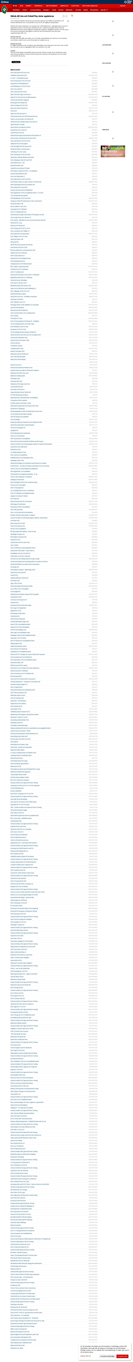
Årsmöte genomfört (16, 676)
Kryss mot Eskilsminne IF (18, 176)
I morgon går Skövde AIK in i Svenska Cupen (23, 1293)
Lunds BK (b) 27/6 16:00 (17, 132)
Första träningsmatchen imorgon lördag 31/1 (23, 332)
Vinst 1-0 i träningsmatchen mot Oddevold (22, 1230)
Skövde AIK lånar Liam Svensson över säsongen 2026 (26, 335)
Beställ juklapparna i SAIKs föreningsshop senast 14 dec (26, 411)
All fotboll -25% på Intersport (19, 1252)
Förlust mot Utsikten (16, 1140)
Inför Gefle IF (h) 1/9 (16, 938)
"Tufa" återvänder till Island (18, 1034)
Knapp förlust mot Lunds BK (19, 130)
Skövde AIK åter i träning (17, 124)
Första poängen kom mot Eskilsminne (21, 657)
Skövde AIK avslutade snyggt (19, 810)
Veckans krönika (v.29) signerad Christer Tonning (24, 1020)
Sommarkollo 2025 (16, 597)
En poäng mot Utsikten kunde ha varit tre (22, 848)
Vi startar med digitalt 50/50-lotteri (21, 1290)
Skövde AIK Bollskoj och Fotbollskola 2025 (23, 690)
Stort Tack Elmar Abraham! (18, 356)
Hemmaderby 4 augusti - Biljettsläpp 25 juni (23, 569)
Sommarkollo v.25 (16, 1094)
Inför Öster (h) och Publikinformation (21, 1099)
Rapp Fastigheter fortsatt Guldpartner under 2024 (25, 1334)
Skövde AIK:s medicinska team (19, 1039)
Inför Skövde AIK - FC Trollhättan (20, 1315)
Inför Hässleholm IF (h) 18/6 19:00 (20, 141)
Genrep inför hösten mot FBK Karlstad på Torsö (24, 116)
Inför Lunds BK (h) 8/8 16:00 (19, 91)
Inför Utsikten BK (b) (16, 706)
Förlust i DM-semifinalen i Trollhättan (21, 477)
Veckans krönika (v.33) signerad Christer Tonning (24, 982)
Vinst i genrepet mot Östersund (19, 1211)
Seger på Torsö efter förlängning (20, 627)
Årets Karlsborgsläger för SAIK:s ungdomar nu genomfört (27, 1102)
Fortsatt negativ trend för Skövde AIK (21, 1047)
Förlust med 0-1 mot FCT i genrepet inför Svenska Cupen (26, 1312)
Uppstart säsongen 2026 (18, 351)
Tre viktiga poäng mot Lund (18, 452)
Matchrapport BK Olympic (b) (19, 102)
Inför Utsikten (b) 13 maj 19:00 (19, 187)
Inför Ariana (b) (15, 498)
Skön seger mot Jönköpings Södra (20, 632)
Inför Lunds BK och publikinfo (19, 455)
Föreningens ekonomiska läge (19, 725)
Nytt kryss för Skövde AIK (18, 225)
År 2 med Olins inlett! (16, 905)
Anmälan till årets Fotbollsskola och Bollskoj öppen (25, 1299)
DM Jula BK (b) (15, 242)
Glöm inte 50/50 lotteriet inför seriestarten (23, 679)
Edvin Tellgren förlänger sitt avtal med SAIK (23, 1091)
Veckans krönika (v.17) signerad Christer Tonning (24, 1159)
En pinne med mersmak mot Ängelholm (22, 190)
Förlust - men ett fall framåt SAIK (20, 968)
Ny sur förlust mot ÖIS (17, 993)
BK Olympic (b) (15, 567)
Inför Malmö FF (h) (16, 709)
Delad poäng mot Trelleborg (19, 900)
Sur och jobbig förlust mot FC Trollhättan (22, 490)
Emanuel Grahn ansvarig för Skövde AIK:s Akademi (25, 370)
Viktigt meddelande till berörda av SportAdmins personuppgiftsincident (31, 728)
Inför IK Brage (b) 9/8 (17, 987)
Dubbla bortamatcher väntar (18, 646)
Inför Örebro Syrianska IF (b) (19, 692)
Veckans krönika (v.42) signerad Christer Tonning (24, 859)
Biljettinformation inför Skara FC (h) (21, 285)
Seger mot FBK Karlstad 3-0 (19, 113)
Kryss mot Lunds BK (16, 89)
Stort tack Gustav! (16, 1045)
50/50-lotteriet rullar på (18, 998)
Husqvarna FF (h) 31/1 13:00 (18, 329)
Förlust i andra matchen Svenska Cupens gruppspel (25, 1274)
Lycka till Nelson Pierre (17, 976)
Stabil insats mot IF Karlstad (19, 253)
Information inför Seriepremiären (20, 233)
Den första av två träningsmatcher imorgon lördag (25, 559)
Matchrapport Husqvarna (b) (18, 537)
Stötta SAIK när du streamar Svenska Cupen (23, 1296)
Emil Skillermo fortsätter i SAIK (19, 744)
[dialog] (104, 1351)
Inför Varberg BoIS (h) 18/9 (18, 914)
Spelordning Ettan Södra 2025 (19, 736)
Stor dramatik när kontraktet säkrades (21, 414)
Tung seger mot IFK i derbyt (18, 638)
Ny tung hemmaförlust (17, 1058)
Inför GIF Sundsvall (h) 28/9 (18, 881)
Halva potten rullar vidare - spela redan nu (22, 550)
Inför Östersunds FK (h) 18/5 (19, 1116)
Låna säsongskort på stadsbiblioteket (21, 1233)
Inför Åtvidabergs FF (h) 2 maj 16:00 (21, 198)
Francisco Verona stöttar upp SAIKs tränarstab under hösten (28, 892)
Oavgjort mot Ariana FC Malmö (19, 496)
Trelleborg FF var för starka (18, 152)
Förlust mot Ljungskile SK (18, 427)
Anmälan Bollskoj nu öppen (18, 294)
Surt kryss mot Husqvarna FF (19, 599)
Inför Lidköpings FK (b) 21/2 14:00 (20, 291)
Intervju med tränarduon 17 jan (19, 337)
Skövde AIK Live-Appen (17, 1348)
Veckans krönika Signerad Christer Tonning (22, 1326)
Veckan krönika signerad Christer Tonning (22, 1271)
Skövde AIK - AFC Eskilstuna (18, 701)
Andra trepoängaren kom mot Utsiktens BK (23, 184)
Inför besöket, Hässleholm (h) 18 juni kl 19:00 (23, 138)
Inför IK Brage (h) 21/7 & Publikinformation (23, 1015)
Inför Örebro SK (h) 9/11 (17, 813)
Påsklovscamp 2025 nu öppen (19, 665)
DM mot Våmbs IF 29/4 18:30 (18, 206)
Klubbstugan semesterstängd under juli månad (24, 1053)
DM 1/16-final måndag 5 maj (18, 630)
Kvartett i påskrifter (16, 791)
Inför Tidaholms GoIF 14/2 (18, 302)
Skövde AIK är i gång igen (18, 408)
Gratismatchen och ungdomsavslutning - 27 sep (24, 474)
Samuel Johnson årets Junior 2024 (20, 542)
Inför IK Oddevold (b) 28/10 (18, 837)
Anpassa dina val (85, 1356)
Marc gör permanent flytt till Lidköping (21, 1219)
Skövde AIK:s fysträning (17, 1157)
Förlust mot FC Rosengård (18, 485)
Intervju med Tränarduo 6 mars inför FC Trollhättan (25, 274)
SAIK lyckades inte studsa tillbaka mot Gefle (23, 1127)
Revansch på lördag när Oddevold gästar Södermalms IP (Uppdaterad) (30, 1239)
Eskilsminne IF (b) (16, 449)
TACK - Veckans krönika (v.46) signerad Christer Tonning (26, 807)
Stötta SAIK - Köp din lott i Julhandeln (21, 747)
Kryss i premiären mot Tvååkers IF (20, 231)
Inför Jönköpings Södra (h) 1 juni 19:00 (21, 160)
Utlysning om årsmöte (17, 299)
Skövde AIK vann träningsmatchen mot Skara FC (24, 122)
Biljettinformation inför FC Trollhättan (21, 277)
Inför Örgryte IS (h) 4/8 (17, 996)
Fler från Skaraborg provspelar (19, 395)
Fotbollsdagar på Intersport (18, 1266)
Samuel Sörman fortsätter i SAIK (20, 340)
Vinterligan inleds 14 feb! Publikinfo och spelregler (25, 305)
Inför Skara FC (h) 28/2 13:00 (19, 283)
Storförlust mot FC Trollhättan (19, 269)
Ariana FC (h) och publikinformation (20, 624)
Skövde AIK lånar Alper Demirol (19, 930)
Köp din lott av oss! (16, 365)
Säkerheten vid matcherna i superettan (21, 955)
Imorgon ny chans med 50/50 (19, 1280)
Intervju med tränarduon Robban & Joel (21, 367)
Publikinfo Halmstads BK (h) (19, 75)
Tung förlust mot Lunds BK (18, 572)
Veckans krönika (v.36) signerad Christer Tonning (24, 933)
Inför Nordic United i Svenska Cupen (20, 1258)
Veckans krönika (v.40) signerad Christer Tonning (24, 875)
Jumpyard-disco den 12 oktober (19, 886)
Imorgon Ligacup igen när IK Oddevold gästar (23, 862)
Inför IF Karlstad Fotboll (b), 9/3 (20, 1247)
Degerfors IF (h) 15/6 (17, 1069)
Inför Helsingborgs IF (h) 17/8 (19, 971)
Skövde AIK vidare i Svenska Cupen (20, 149)
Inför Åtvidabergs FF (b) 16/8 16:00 (20, 86)
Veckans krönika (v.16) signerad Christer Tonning (24, 1168)
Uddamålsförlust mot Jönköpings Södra (22, 457)
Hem (15, 6)
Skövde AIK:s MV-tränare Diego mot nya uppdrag (24, 908)
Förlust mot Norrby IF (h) (18, 526)
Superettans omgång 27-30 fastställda (22, 941)
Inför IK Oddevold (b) (16, 687)
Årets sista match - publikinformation (21, 818)
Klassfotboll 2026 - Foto (18, 162)
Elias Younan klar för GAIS (18, 523)
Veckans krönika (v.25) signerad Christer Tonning (24, 1064)
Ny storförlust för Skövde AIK (19, 649)
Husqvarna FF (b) (15, 539)
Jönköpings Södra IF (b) (17, 460)
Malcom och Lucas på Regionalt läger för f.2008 (24, 894)
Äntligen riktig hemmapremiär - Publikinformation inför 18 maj (28, 1121)
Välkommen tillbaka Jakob (18, 376)
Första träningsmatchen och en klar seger (22, 324)
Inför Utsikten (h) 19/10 (17, 853)
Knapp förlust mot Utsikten (18, 703)
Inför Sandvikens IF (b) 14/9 (18, 922)
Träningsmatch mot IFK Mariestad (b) (21, 264)
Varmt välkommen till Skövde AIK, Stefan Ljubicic (24, 1195)
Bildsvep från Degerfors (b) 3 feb (20, 1331)
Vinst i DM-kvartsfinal (17, 509)
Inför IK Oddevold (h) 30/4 (18, 1148)
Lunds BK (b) (14, 575)
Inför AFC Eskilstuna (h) (17, 698)
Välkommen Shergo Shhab (18, 979)
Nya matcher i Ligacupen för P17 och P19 (22, 793)
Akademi (28, 6)
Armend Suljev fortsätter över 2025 (20, 739)
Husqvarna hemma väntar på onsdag (21, 605)
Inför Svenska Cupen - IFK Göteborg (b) (22, 1277)
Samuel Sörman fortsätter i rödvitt (20, 731)
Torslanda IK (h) (15, 580)
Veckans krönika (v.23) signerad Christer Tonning (24, 1080)
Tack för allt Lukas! (16, 1236)
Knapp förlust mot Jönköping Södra (21, 258)
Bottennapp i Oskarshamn (18, 613)
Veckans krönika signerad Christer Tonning (22, 1187)
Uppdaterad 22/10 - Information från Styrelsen (24, 843)
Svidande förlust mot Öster (18, 826)
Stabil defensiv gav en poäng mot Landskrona (23, 1178)
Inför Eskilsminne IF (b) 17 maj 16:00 (21, 179)
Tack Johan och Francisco (18, 389)
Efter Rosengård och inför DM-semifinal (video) (24, 482)
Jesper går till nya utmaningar (19, 799)
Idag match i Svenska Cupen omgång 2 (21, 963)
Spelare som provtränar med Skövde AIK (22, 119)
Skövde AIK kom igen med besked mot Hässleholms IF (26, 135)
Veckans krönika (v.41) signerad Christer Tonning (24, 867)
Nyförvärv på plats (16, 1225)
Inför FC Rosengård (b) (17, 487)
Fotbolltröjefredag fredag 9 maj (20, 621)
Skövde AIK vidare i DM (17, 165)
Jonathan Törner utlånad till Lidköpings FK (22, 1206)
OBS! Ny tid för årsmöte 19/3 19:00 (20, 1244)
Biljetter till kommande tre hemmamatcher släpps (25, 1088)
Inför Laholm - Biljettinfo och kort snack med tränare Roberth (28, 220)
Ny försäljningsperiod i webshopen (20, 433)
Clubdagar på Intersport (17, 479)
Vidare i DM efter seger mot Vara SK (21, 94)
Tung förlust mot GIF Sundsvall (19, 1170)
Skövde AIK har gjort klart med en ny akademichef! (25, 815)
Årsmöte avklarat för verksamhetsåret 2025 (23, 250)
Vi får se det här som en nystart (19, 1031)
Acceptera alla (122, 1356)
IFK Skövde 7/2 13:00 (16, 318)
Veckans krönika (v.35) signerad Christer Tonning (24, 944)
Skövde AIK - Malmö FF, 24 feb (19, 717)
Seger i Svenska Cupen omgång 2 (20, 957)
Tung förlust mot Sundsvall (18, 878)
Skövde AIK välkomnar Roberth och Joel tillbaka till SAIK (26, 422)
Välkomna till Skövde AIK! (18, 1345)
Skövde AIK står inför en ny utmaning (21, 829)
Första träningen (15, 419)
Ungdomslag (38, 6)
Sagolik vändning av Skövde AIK (19, 578)
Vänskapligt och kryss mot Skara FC (20, 553)
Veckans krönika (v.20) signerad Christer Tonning (24, 1124)
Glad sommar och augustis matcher (21, 127)
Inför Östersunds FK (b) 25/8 (19, 949)
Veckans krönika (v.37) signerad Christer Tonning (24, 927)
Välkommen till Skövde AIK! (18, 1036)
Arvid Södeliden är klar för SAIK (19, 326)
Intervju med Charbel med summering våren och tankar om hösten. (29, 561)
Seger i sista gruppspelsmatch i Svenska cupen (24, 1255)
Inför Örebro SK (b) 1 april (18, 1192)
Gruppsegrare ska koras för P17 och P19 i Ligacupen (25, 785)
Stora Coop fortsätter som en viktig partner (23, 313)
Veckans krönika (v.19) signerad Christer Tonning (24, 1132)
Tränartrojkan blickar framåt (18, 774)
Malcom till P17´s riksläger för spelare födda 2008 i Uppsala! (28, 654)
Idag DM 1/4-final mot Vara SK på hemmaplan (23, 97)
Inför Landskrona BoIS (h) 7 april (20, 1181)
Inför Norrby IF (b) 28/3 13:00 (19, 247)
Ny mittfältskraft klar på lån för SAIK (21, 1017)
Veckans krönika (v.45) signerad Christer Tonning (24, 823)
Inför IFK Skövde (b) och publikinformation (22, 640)
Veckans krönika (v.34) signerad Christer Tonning (24, 965)
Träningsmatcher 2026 (17, 348)
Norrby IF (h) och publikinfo (18, 528)
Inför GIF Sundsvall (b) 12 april (19, 1173)
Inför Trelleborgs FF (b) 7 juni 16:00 (20, 154)
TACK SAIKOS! (14, 742)
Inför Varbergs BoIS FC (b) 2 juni (20, 1086)
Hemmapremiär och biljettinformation (21, 1209)
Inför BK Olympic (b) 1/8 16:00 (19, 105)
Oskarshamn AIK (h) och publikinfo (20, 507)
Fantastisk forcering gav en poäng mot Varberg (24, 911)
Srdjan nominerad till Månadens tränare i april (23, 1138)
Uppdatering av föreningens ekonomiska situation (25, 714)
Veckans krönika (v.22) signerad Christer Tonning (24, 1097)
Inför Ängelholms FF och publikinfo (20, 471)
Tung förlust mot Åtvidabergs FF (20, 83)
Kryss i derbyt (14, 315)
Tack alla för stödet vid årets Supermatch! (22, 873)
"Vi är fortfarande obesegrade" (19, 195)
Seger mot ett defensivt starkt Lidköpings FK (23, 288)
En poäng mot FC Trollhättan (19, 209)
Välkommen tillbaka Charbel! (18, 1023)
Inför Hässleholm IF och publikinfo (20, 438)
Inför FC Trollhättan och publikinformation (22, 493)
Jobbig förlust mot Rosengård (19, 143)
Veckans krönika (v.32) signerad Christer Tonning (24, 990)
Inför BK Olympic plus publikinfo (20, 416)
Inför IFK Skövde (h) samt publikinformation (23, 548)
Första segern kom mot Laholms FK (21, 217)
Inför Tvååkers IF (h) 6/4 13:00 (19, 236)
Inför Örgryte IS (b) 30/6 (18, 1050)
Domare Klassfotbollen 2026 (19, 173)
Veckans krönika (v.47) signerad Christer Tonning (24, 796)
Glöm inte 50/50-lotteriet (18, 1198)
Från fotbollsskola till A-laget (19, 761)
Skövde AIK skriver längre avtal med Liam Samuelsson (26, 1135)
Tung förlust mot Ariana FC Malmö (20, 168)
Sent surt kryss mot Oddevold (19, 834)
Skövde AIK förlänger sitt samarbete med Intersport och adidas (28, 463)
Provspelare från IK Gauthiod (19, 400)
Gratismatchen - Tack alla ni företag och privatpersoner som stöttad (30, 466)
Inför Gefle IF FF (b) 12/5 (17, 1129)
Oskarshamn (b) (15, 616)
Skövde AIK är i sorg (16, 223)
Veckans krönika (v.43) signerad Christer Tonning (24, 845)
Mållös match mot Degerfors (19, 1329)
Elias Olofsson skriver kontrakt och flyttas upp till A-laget (27, 441)
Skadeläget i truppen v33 (17, 534)
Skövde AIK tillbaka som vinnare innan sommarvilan (25, 564)
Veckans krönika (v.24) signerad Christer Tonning (24, 1072)
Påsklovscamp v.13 (16, 1269)
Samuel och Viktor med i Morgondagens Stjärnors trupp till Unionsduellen (31, 444)
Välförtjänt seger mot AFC (18, 695)
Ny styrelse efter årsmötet (18, 1200)
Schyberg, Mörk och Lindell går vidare (21, 755)
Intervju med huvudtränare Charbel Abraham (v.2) (24, 733)
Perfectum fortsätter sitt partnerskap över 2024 (24, 1310)
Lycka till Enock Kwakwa (17, 307)
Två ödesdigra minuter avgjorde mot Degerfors (24, 1067)
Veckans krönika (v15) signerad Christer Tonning (24, 1176)
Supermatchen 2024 (16, 960)
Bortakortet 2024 (15, 1285)
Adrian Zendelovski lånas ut (18, 952)
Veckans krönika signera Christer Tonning (22, 1228)
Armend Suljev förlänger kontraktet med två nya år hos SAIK (27, 1321)
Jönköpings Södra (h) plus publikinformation (23, 635)
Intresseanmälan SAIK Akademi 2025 (21, 1337)
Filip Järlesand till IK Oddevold (19, 310)
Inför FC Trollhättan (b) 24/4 (19, 212)
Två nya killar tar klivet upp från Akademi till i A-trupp (25, 769)
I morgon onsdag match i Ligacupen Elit (22, 864)
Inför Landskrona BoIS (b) (18, 870)
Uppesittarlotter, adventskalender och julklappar (24, 397)
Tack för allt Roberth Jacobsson (19, 840)
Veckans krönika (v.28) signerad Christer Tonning (24, 1026)
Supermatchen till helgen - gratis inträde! (22, 897)
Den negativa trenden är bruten (19, 1012)
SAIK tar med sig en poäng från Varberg (22, 1083)
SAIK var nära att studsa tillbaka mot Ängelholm (24, 468)
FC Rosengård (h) (15, 591)
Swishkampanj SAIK (16, 821)
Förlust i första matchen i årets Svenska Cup (23, 1288)
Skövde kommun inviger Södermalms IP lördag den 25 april (27, 214)
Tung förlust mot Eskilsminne (19, 447)
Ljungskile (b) (14, 430)
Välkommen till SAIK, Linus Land (19, 373)
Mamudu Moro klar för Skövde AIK (20, 1260)
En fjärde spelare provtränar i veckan (21, 403)
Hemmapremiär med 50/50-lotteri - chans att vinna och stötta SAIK (30, 1184)
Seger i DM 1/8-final (16, 583)
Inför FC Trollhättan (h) (17, 272)
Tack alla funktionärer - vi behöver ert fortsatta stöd (25, 681)
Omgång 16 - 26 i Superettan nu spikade (22, 1107)
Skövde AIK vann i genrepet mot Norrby (22, 244)
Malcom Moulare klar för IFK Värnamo (21, 501)
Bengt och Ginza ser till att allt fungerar (22, 1077)
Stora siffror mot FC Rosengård (20, 589)
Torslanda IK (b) (15, 520)
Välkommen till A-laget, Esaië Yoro (20, 384)
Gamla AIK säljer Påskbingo (18, 1222)
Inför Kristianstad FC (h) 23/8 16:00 (21, 81)
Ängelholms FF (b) (16, 610)
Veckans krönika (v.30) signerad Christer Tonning (24, 1009)
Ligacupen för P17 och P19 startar (20, 804)
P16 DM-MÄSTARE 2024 (17, 788)
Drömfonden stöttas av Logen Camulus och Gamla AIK (26, 182)
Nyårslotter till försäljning (18, 359)
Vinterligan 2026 (15, 378)
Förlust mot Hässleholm (18, 436)
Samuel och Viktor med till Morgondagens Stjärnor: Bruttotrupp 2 (29, 518)
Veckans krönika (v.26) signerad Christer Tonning (24, 1056)
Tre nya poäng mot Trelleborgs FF (20, 1162)
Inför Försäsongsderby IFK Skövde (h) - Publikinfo (25, 321)
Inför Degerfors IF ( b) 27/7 (18, 1006)
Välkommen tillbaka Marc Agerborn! (20, 772)
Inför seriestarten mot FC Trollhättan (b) (22, 673)
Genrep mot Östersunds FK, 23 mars (21, 1214)
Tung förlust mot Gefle (17, 935)
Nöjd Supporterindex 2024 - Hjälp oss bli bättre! (24, 974)
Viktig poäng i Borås (16, 643)
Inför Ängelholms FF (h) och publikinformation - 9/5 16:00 (27, 193)
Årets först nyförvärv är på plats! (20, 780)
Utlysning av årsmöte (17, 722)
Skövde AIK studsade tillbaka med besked (22, 157)
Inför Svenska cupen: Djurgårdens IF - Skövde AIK (24, 1318)
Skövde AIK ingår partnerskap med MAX (21, 586)
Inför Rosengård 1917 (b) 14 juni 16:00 (21, 146)
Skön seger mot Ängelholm (18, 608)
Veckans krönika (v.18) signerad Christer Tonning (24, 1151)
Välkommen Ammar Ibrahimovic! (19, 354)
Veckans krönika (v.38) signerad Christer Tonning (24, 916)
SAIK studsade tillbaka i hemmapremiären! (22, 1113)
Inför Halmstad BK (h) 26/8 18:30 (20, 72)
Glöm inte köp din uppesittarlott (20, 763)
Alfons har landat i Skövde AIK (19, 108)
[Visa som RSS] (72, 16)
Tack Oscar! (14, 111)
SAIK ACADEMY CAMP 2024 (18, 1075)
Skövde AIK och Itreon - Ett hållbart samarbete (24, 296)
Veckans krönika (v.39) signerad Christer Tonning (24, 889)
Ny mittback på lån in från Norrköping (21, 1217)
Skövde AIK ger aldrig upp (18, 619)
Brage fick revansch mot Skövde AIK (21, 985)
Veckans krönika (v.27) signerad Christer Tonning (24, 1042)
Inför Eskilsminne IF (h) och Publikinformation (24, 660)
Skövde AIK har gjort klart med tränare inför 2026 (24, 406)
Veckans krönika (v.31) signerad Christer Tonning (24, 1001)
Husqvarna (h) (14, 602)
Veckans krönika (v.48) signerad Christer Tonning (24, 782)
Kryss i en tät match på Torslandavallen (22, 512)
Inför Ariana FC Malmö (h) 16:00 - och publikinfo (24, 171)
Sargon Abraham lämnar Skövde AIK (21, 392)
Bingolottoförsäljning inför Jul (19, 851)
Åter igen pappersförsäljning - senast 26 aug (23, 531)
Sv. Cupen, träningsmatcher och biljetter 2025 (23, 752)
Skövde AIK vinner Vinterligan (19, 280)
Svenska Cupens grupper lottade (20, 777)
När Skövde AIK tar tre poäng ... (19, 1189)
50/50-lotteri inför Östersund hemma (21, 1118)
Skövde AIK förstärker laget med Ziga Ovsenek (24, 1323)
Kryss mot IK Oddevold (17, 1146)
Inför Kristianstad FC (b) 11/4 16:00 (20, 228)
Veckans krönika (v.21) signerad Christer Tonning (24, 1110)
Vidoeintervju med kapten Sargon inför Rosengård (25, 594)
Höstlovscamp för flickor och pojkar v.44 (22, 884)
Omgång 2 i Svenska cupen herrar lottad (22, 1028)
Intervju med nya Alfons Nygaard (20, 100)
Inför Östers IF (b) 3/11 (17, 832)
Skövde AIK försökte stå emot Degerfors (22, 1004)
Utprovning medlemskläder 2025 (20, 720)
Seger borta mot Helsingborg (19, 1105)
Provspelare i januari (16, 345)
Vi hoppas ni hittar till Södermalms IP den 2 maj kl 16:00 (26, 201)
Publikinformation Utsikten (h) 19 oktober (22, 856)
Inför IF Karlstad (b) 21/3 (18, 255)
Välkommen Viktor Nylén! (17, 750)
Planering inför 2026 (16, 381)
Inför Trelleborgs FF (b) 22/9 (19, 903)
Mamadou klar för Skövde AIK (19, 1307)
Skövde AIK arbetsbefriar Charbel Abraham (22, 425)
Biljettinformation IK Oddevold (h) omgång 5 (23, 1154)
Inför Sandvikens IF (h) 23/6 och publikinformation (25, 1061)
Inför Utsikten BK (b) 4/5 (18, 1143)
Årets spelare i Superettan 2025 (19, 266)
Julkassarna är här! (16, 766)
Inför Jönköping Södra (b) (18, 261)
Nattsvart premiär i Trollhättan (19, 670)
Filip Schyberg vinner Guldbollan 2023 (21, 1342)
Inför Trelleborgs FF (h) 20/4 (19, 1165)
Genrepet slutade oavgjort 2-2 (19, 684)
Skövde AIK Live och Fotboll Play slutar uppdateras (32, 16)
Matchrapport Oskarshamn (18, 504)
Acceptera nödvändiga (107, 1356)
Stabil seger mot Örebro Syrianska (20, 556)
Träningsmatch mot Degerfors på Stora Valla (23, 1340)
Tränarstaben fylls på (17, 386)
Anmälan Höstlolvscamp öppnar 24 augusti (23, 515)
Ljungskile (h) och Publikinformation (21, 651)
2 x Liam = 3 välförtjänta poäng (19, 78)
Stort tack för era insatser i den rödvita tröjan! (24, 802)
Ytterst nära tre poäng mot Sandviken (21, 919)
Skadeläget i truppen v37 (17, 924)
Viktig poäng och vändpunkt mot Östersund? (23, 946)
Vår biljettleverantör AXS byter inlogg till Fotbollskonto (26, 1263)
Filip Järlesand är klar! (17, 758)
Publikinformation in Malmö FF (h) (20, 711)
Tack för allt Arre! (15, 343)
